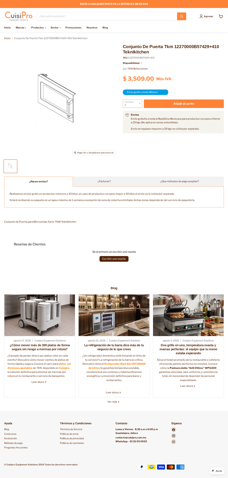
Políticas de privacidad (72, 438)
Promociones (73, 27)
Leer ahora (38, 381)
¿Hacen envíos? (38, 181)
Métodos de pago (13, 443)
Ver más (112, 401)
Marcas (20, 27)
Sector (55, 27)
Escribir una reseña (114, 258)
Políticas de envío (69, 433)
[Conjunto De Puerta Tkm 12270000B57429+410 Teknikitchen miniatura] (10, 166)
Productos (37, 27)
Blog (105, 27)
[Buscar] (181, 16)
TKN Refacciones (137, 68)
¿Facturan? (104, 181)
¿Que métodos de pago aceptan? (179, 181)
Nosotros (91, 27)
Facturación (10, 438)
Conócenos (10, 433)
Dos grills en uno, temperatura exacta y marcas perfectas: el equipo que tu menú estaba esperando (188, 349)
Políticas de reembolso (72, 443)
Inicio (7, 27)
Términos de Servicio (71, 429)
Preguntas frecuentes (16, 447)
